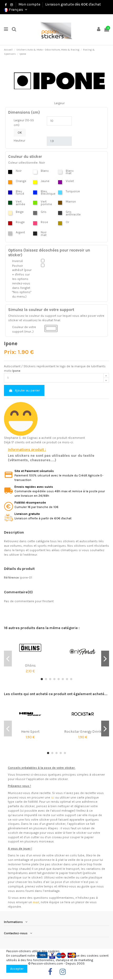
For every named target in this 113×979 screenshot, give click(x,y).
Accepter (16, 969)
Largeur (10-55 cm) (24, 122)
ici (52, 797)
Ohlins (30, 665)
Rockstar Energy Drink (82, 731)
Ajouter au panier (27, 390)
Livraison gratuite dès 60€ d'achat (73, 4)
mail (36, 902)
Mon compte (29, 4)
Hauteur (19, 140)
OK (20, 132)
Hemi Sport (30, 731)
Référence (11, 577)
